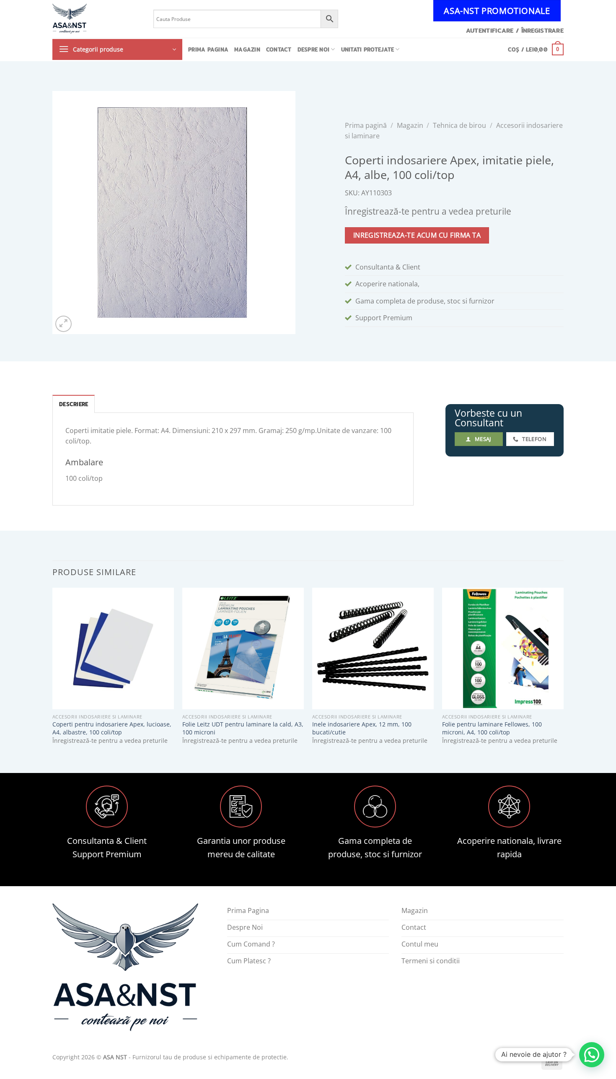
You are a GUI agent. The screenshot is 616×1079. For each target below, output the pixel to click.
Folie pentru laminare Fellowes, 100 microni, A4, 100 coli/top (492, 728)
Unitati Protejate (367, 49)
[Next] (563, 673)
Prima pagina (208, 49)
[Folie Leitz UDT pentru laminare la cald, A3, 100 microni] (243, 648)
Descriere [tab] (73, 404)
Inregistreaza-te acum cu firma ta (417, 235)
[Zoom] (63, 324)
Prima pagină (366, 125)
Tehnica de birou (459, 125)
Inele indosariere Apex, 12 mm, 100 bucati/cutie (362, 728)
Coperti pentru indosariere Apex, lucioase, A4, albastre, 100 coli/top (111, 728)
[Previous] (53, 673)
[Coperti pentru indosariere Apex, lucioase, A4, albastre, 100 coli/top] (113, 648)
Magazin (247, 49)
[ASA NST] (96, 19)
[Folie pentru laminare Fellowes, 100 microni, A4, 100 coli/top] (503, 648)
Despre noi (314, 49)
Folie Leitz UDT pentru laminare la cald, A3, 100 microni (242, 728)
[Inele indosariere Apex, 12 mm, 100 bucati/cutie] (373, 648)
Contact (279, 49)
